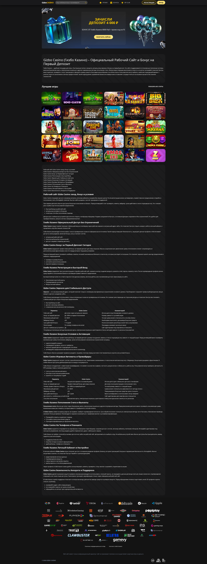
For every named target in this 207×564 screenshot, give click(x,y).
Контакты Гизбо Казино (115, 546)
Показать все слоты (155, 86)
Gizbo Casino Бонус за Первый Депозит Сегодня (58, 174)
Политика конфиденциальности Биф (95, 546)
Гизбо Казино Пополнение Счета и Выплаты (57, 184)
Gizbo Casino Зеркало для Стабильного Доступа (58, 178)
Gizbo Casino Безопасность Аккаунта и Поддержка (59, 190)
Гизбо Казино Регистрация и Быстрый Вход (57, 176)
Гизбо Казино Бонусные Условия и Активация (57, 180)
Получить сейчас (103, 37)
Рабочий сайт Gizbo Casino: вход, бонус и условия (59, 169)
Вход (161, 3)
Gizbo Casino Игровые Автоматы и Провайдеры (58, 182)
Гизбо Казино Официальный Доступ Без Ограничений (60, 172)
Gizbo (48, 2)
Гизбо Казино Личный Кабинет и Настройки (57, 188)
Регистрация (149, 3)
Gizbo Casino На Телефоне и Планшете (55, 186)
